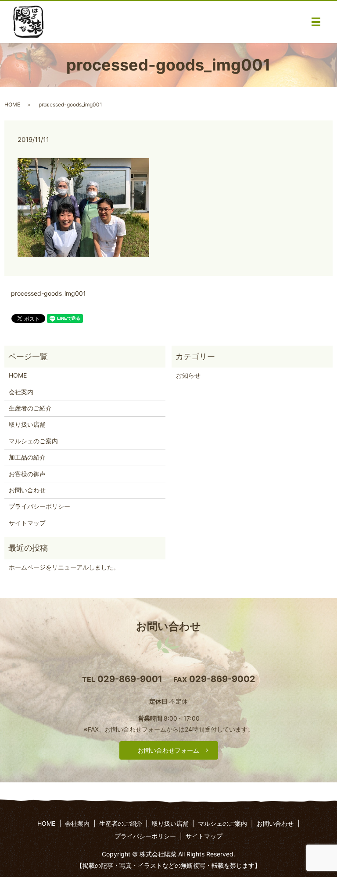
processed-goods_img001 (48, 293)
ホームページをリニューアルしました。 (64, 567)
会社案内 (21, 392)
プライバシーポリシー (39, 506)
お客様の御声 (27, 473)
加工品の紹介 (27, 457)
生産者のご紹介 (30, 408)
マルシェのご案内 (33, 441)
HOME (12, 104)
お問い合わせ (27, 490)
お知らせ (188, 375)
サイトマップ (27, 523)
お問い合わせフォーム (168, 750)
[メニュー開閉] (316, 22)
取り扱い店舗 (27, 424)
